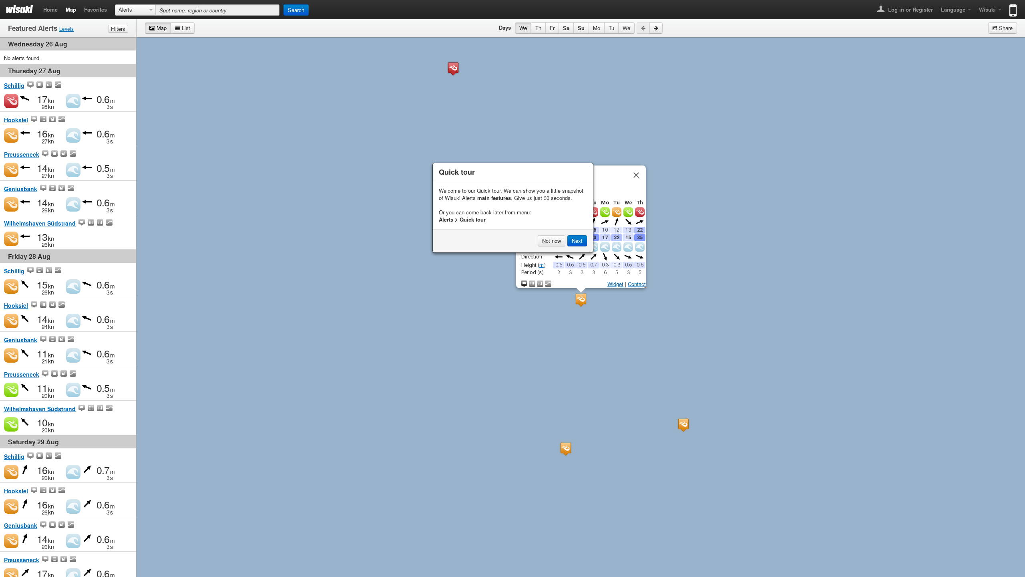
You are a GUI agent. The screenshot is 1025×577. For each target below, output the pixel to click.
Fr (552, 28)
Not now (551, 240)
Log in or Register (909, 9)
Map (71, 9)
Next (577, 240)
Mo (596, 28)
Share (1005, 28)
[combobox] (135, 10)
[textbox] (217, 10)
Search (296, 10)
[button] (683, 425)
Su (581, 28)
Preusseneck (21, 154)
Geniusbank (20, 189)
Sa (566, 28)
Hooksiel (16, 120)
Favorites (95, 9)
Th (538, 28)
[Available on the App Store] (1011, 7)
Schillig (14, 85)
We (523, 28)
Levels (66, 28)
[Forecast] (39, 85)
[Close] (636, 175)
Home (50, 9)
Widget (615, 284)
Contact (637, 284)
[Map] (30, 85)
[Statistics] (49, 85)
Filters (118, 28)
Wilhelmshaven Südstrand (40, 223)
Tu (611, 28)
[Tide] (58, 85)
